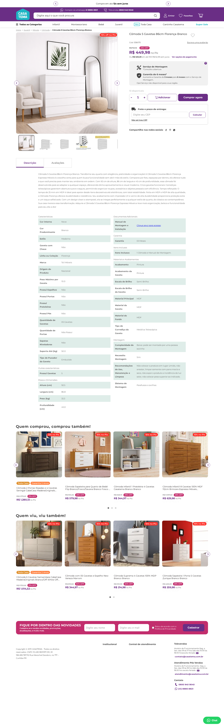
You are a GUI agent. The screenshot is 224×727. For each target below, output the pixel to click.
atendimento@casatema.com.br (192, 674)
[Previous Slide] (16, 465)
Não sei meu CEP (139, 120)
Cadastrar (193, 627)
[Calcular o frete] (197, 115)
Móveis (36, 30)
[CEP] (160, 113)
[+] (144, 97)
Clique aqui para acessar (149, 225)
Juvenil (27, 30)
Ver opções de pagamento (184, 57)
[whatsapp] (174, 130)
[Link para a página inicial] (18, 30)
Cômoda (46, 30)
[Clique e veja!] (197, 42)
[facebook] (166, 130)
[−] (131, 97)
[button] (108, 508)
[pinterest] (170, 130)
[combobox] (97, 15)
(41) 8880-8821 (185, 689)
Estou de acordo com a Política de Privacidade (165, 627)
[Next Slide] (208, 465)
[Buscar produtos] (155, 15)
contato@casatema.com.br (189, 656)
